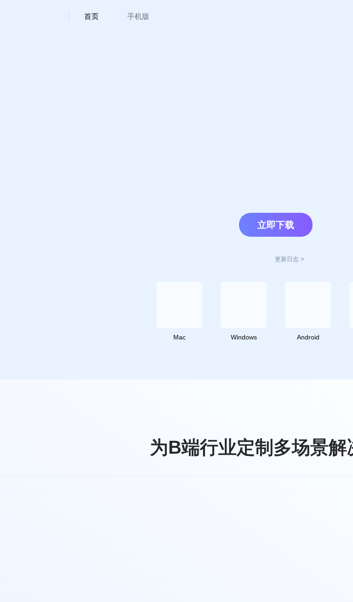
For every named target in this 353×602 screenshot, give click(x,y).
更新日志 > (289, 259)
